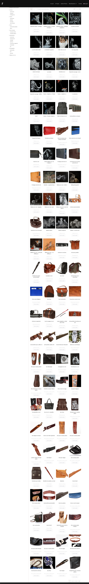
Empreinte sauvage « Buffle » (36, 94)
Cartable (47, 278)
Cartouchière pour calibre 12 (36, 344)
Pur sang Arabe (75, 49)
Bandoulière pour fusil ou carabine (62, 526)
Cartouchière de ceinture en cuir (75, 322)
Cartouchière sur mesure (75, 116)
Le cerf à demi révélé (36, 49)
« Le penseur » (75, 94)
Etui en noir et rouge (62, 388)
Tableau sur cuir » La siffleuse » (49, 253)
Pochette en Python (49, 138)
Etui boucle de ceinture (75, 548)
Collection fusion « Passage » (36, 26)
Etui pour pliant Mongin (36, 548)
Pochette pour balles (36, 481)
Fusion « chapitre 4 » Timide (49, 94)
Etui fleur (49, 570)
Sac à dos (62, 275)
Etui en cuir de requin (74, 503)
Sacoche (11, 53)
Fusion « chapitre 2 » (62, 94)
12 (76, 9)
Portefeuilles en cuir (36, 412)
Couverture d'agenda (14, 43)
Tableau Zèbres (49, 230)
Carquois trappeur (75, 388)
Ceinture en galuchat (36, 321)
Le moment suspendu (49, 49)
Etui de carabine (62, 503)
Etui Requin (49, 457)
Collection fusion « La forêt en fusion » (49, 27)
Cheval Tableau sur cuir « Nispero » (49, 162)
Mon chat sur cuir (62, 49)
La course (49, 71)
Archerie (73, 391)
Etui (77, 255)
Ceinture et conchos (62, 252)
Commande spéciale (76, 347)
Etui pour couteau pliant (36, 366)
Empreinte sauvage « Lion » (75, 71)
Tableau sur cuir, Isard (49, 207)
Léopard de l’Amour (36, 138)
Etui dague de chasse (36, 435)
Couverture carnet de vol (75, 299)
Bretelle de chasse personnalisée (36, 276)
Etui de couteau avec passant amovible (62, 139)
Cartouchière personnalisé (49, 503)
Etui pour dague (62, 457)
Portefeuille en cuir (75, 366)
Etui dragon (62, 570)
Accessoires (63, 119)
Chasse (60, 119)
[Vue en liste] (34, 9)
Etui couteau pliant (75, 457)
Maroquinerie (48, 141)
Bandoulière (12, 50)
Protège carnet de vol (62, 161)
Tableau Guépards (62, 230)
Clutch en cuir (36, 161)
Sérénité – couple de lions (49, 185)
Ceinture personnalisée (75, 207)
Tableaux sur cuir (36, 29)
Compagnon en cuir (62, 366)
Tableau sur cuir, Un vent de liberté (62, 207)
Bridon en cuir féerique (75, 344)
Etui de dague (62, 548)
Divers (72, 347)
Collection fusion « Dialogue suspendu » (62, 27)
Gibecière (62, 481)
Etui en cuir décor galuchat (49, 435)
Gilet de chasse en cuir (62, 116)
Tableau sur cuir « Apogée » (36, 207)
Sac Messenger (49, 366)
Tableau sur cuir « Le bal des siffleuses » (36, 253)
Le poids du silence (75, 26)
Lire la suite (36, 31)
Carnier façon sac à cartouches (75, 276)
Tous (80, 9)
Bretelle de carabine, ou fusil (49, 481)
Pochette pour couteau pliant (75, 413)
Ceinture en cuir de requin (36, 230)
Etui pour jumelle (75, 252)
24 (77, 9)
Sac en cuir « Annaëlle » (49, 412)
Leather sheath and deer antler (36, 458)
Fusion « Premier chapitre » (49, 116)
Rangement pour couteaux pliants (75, 571)
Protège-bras (12, 14)
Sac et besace (76, 280)
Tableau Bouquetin (75, 185)
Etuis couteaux (59, 142)
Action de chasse (36, 71)
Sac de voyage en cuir (49, 321)
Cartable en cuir (49, 275)
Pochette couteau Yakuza (49, 388)
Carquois (76, 391)
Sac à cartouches (62, 299)
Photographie (74, 255)
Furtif (36, 116)
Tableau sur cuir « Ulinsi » (62, 185)
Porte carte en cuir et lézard (75, 138)
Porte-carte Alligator (36, 299)
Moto (11, 28)
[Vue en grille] (31, 9)
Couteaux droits (64, 142)
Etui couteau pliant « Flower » (75, 526)
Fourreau (63, 347)
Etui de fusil (75, 481)
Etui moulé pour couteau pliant (36, 389)
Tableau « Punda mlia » (75, 230)
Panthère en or (62, 71)
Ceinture (77, 209)
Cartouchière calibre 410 (49, 344)
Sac (51, 141)
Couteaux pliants (38, 369)
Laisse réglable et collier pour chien (62, 322)
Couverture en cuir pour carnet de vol (75, 162)
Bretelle (37, 280)
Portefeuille (72, 141)
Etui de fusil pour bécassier (62, 344)
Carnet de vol (64, 164)
